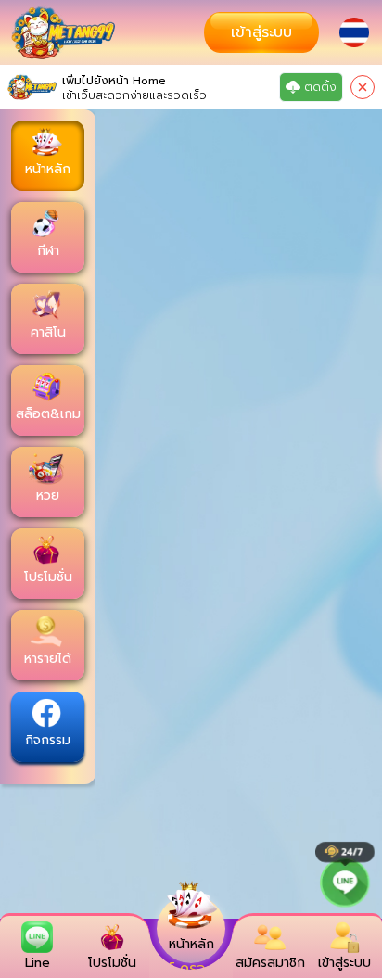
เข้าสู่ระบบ (261, 32)
